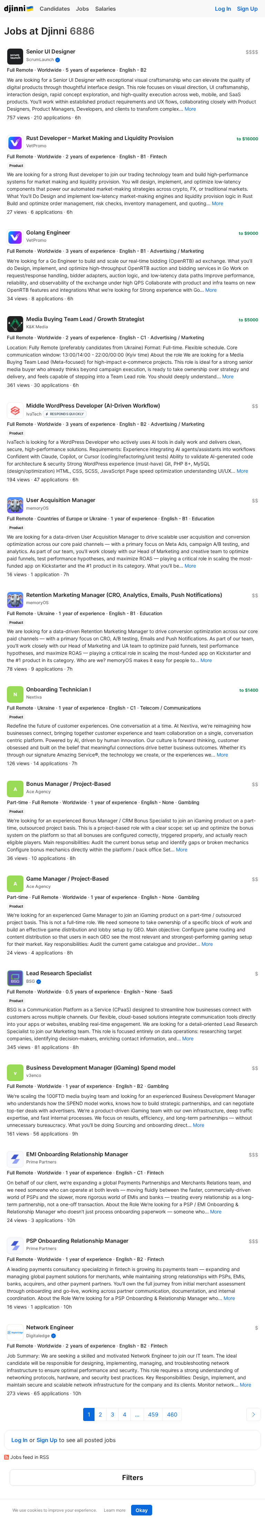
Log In (223, 8)
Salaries (105, 8)
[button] (190, 109)
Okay (142, 1510)
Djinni (19, 9)
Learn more (115, 1510)
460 (172, 1414)
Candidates (55, 8)
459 (153, 1414)
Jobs (82, 8)
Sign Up (247, 8)
